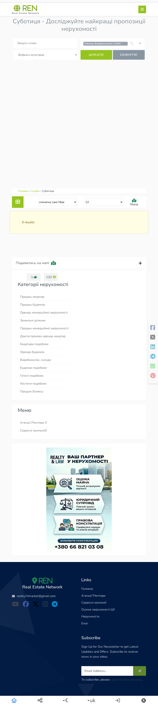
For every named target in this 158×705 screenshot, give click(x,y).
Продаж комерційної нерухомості (44, 328)
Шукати (96, 55)
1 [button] (32, 277)
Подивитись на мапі (33, 263)
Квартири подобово (34, 344)
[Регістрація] (144, 700)
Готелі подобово (31, 376)
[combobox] (113, 43)
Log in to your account (125, 679)
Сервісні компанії (93, 602)
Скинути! (128, 55)
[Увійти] (118, 700)
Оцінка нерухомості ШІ (98, 609)
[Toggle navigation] (142, 9)
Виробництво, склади (35, 360)
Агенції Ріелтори (93, 596)
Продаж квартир (32, 297)
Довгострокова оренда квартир (43, 336)
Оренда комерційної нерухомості (44, 312)
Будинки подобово (33, 368)
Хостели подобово (33, 383)
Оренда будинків (32, 352)
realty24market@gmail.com (36, 596)
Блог (84, 623)
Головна (87, 589)
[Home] (14, 700)
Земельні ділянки (32, 320)
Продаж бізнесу (31, 391)
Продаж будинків (32, 305)
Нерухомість (90, 616)
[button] (66, 700)
